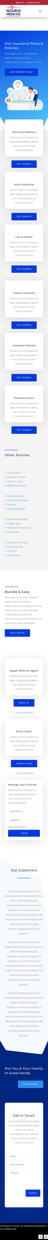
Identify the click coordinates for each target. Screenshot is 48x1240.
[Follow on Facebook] (40, 1237)
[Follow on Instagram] (46, 1237)
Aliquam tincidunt (16, 477)
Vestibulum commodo (19, 527)
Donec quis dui (15, 546)
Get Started (24, 164)
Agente (20, 2)
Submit (33, 1193)
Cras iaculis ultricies (17, 542)
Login (24, 833)
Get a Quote (17, 633)
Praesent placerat (16, 509)
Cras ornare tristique (17, 500)
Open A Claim (24, 763)
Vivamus (11, 504)
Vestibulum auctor (17, 485)
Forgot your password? (17, 827)
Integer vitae (13, 523)
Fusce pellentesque (17, 519)
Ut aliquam (13, 532)
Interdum (12, 551)
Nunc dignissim (15, 496)
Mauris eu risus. (15, 481)
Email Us (24, 703)
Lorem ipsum (14, 473)
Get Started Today (21, 72)
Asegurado (33, 2)
